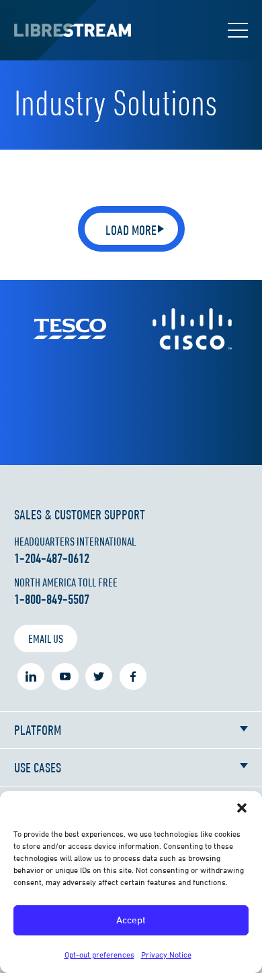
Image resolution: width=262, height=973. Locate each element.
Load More (131, 230)
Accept (131, 919)
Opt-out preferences (99, 955)
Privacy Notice (166, 955)
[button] (242, 808)
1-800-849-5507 (51, 599)
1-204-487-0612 (51, 558)
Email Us (45, 639)
